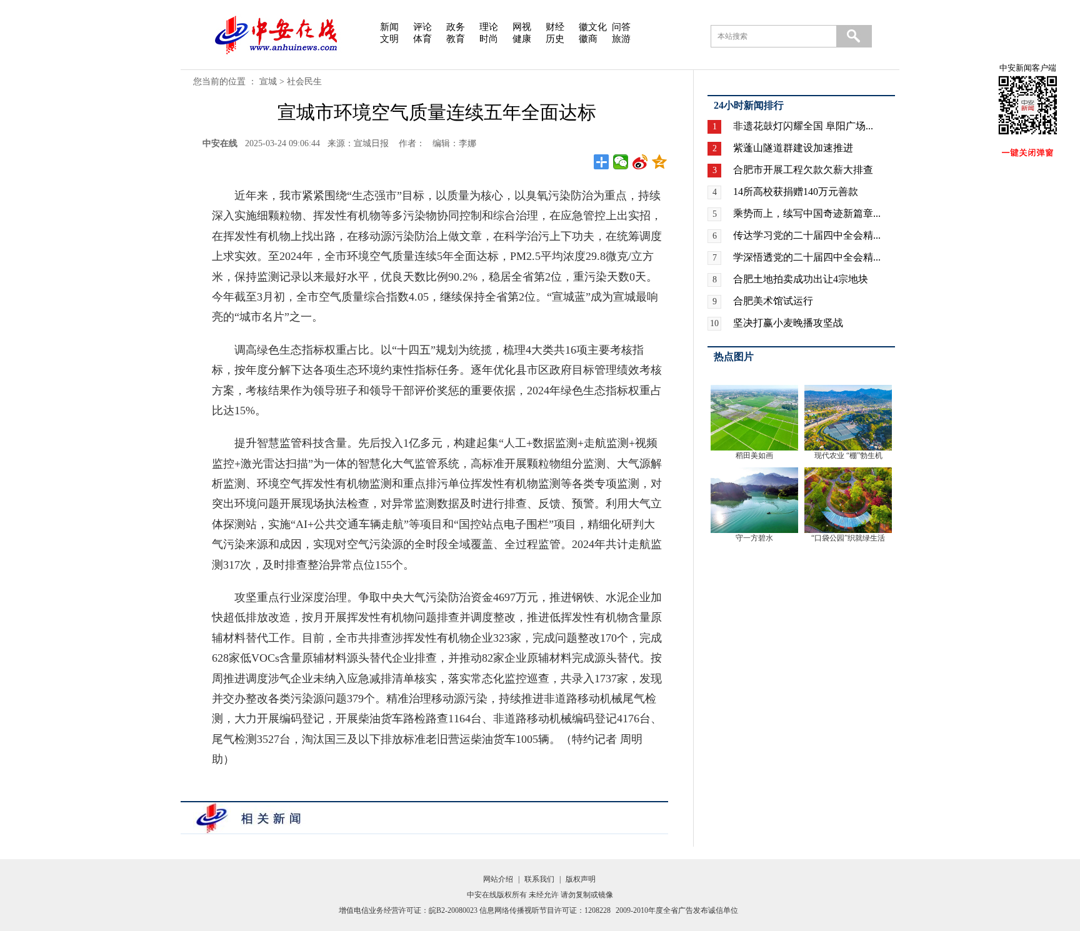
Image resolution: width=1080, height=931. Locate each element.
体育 (422, 39)
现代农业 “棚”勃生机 (848, 455)
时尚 (488, 39)
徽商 (588, 39)
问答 (621, 27)
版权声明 (581, 879)
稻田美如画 (754, 455)
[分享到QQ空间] (660, 161)
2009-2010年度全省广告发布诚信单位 (677, 910)
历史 (555, 39)
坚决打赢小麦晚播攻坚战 (788, 322)
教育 (455, 39)
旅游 (621, 39)
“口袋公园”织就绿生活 (848, 538)
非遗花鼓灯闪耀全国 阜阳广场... (803, 126)
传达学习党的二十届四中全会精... (807, 235)
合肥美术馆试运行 (773, 301)
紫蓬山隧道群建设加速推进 (793, 147)
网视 (521, 27)
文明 (389, 39)
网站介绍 (498, 879)
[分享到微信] (621, 161)
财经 (555, 27)
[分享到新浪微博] (640, 161)
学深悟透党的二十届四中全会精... (807, 257)
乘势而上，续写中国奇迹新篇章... (807, 213)
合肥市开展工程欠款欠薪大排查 (803, 169)
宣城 (268, 81)
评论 (422, 27)
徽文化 (593, 27)
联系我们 (539, 879)
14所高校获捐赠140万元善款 (795, 191)
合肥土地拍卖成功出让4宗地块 (800, 279)
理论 (488, 27)
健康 (521, 39)
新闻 (389, 27)
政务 (455, 27)
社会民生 (304, 81)
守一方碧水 (754, 538)
